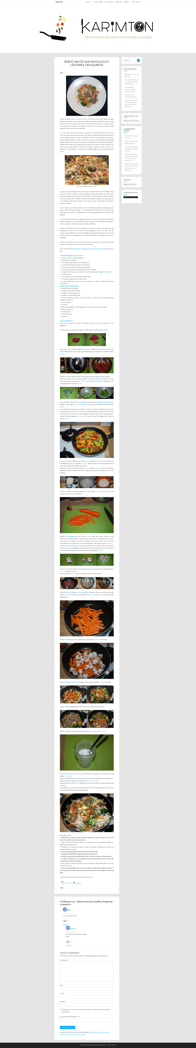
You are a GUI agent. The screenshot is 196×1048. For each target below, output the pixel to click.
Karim (72, 928)
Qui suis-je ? (89, 2)
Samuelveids (128, 147)
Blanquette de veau (130, 143)
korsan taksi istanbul (130, 141)
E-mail (62, 993)
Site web (62, 1001)
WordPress (103, 1045)
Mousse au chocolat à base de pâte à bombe (131, 149)
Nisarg (114, 1045)
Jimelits (127, 136)
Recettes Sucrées (98, 2)
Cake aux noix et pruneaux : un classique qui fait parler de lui (132, 82)
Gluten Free (118, 2)
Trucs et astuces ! (135, 2)
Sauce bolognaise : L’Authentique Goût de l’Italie (130, 89)
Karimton (59, 2)
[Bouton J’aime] (61, 73)
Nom (62, 985)
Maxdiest (127, 164)
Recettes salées (109, 2)
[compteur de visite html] (130, 197)
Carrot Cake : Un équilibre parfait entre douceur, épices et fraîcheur (131, 102)
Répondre (66, 925)
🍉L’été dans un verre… (131, 74)
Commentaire (64, 960)
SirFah (126, 154)
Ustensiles (126, 2)
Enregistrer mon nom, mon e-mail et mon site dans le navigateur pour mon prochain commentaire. (86, 1011)
